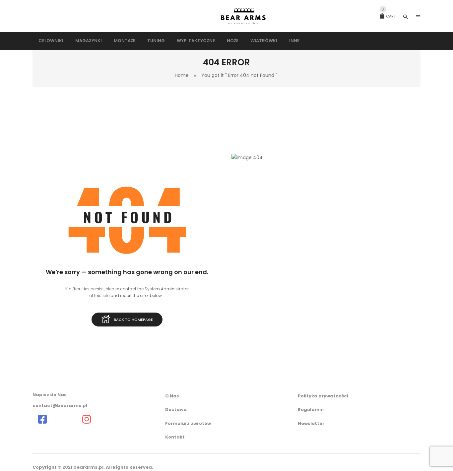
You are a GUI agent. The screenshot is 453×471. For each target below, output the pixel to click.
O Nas (172, 396)
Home (182, 75)
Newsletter (311, 423)
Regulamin (311, 409)
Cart (388, 16)
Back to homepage (133, 319)
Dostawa (176, 409)
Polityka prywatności (323, 396)
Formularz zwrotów (188, 423)
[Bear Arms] (42, 419)
